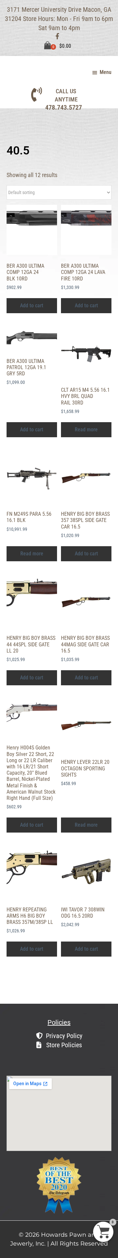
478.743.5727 (63, 107)
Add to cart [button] (31, 305)
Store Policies (63, 1045)
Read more (86, 429)
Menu (105, 72)
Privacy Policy (64, 1036)
